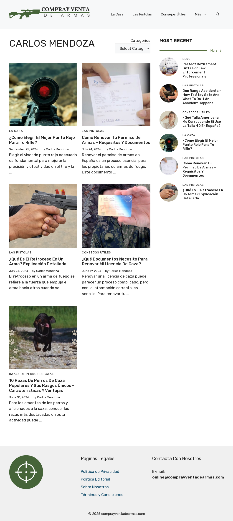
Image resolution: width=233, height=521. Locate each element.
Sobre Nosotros (95, 487)
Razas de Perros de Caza (31, 374)
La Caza (117, 14)
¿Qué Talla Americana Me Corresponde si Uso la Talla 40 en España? (201, 121)
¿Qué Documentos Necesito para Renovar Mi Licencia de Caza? (115, 262)
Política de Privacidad (100, 471)
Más (198, 14)
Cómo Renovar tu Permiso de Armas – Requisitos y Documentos (116, 140)
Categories (140, 40)
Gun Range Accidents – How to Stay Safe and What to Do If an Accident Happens (201, 97)
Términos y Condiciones (102, 494)
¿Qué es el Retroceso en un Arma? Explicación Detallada (37, 262)
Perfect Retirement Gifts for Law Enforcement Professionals (199, 70)
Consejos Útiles (173, 14)
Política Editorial (95, 479)
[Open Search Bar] (217, 14)
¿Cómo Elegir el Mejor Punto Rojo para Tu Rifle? (42, 140)
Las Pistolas (142, 14)
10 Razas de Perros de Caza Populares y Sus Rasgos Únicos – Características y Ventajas (41, 385)
